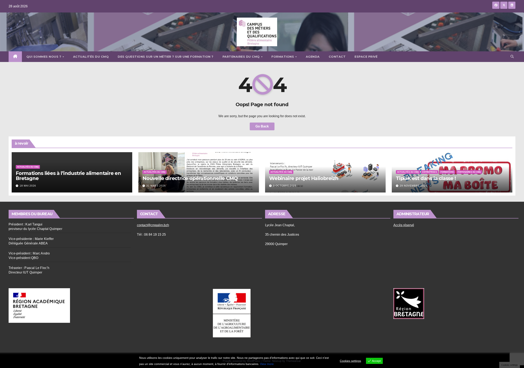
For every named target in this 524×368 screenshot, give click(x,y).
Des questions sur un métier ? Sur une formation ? (165, 57)
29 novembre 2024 (413, 185)
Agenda (313, 57)
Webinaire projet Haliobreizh (303, 178)
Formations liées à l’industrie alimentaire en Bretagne (68, 175)
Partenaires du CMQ (241, 57)
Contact (337, 57)
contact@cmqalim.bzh (153, 225)
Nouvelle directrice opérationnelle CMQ (189, 178)
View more (267, 364)
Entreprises (429, 172)
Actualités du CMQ (91, 57)
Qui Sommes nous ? (44, 57)
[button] (512, 56)
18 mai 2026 (28, 185)
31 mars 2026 (156, 185)
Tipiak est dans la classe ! (426, 178)
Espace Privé (366, 57)
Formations (283, 57)
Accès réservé (403, 225)
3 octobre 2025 (284, 185)
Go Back (262, 126)
